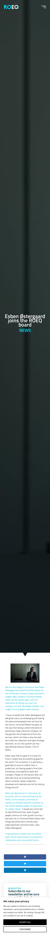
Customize (25, 929)
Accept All (25, 922)
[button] (25, 857)
